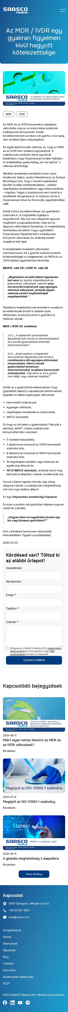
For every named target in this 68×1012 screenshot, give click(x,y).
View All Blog (34, 874)
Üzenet (12, 622)
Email (11, 595)
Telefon (12, 608)
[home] (15, 10)
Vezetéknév (14, 568)
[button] (62, 10)
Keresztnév (13, 581)
